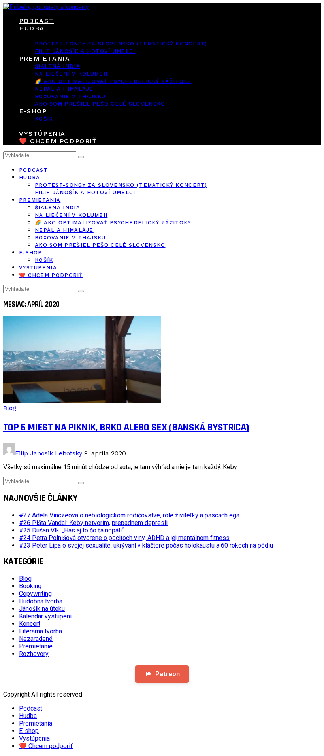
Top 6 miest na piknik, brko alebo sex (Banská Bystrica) (126, 427)
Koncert (29, 623)
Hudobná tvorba (40, 601)
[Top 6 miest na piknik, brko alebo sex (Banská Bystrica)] (82, 400)
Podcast (36, 21)
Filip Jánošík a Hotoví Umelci (85, 51)
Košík (44, 119)
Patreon (167, 674)
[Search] (81, 157)
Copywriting (35, 593)
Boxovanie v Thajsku (70, 96)
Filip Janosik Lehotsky (48, 453)
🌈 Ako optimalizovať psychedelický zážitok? (113, 81)
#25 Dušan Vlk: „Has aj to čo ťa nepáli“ (71, 530)
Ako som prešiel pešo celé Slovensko (100, 104)
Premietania (44, 58)
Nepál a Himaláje (64, 89)
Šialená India (57, 66)
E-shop (33, 111)
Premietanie (36, 646)
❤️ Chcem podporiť (58, 141)
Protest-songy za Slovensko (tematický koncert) (121, 44)
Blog (9, 408)
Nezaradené (36, 638)
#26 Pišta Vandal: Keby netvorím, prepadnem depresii (93, 523)
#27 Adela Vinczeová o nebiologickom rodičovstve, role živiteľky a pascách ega (129, 515)
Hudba (32, 28)
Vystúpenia (42, 133)
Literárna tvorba (40, 631)
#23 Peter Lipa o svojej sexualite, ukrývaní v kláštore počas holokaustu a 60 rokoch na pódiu (146, 545)
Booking (30, 586)
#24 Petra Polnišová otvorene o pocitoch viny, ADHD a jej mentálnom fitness (124, 538)
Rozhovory (34, 653)
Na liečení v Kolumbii (71, 74)
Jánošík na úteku (42, 608)
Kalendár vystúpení (45, 616)
